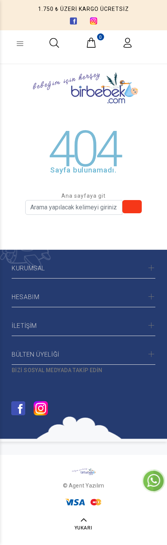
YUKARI (84, 528)
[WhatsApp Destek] (153, 480)
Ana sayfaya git (83, 196)
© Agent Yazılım (83, 485)
